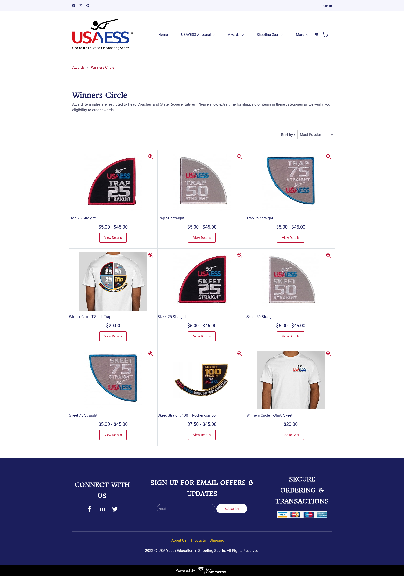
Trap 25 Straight (82, 218)
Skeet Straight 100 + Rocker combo (187, 415)
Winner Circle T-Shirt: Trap (90, 317)
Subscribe (232, 509)
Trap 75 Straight (259, 218)
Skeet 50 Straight (260, 317)
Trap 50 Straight (171, 218)
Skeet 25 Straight (172, 317)
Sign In (327, 5)
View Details (113, 238)
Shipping (216, 540)
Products (198, 540)
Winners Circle (102, 67)
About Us (178, 540)
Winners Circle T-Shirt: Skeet (269, 415)
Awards (78, 67)
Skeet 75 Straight (83, 415)
